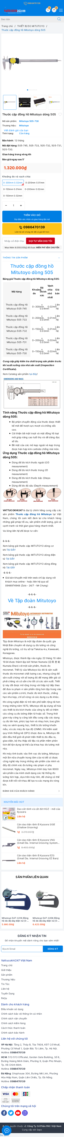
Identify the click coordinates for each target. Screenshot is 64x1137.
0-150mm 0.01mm (12, 189)
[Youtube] (18, 1113)
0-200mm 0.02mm (34, 189)
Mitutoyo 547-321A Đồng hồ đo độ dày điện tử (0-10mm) (15, 919)
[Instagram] (25, 1113)
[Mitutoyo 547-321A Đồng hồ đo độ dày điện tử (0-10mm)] (16, 899)
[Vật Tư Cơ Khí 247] (14, 10)
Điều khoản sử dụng (12, 1009)
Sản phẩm (6, 974)
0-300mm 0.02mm (13, 182)
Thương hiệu (8, 979)
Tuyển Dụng (8, 993)
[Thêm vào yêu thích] (60, 114)
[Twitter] (11, 1113)
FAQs (4, 998)
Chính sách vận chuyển (14, 1018)
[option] (32, 63)
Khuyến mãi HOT (14, 801)
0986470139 (34, 3)
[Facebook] (4, 1113)
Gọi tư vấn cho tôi (40, 241)
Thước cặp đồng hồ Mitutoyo (34, 514)
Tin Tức (5, 984)
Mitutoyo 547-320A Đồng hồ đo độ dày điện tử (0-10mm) (46, 919)
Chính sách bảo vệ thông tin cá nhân (21, 1013)
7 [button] (36, 89)
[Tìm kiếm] (59, 19)
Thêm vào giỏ (32, 217)
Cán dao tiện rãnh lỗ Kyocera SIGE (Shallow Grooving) (36, 826)
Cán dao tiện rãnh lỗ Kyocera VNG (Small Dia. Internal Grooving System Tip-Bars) (37, 841)
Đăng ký (53, 949)
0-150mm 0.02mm (12, 195)
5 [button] (33, 89)
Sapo (39, 1129)
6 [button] (34, 89)
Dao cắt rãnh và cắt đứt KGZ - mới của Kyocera (38, 810)
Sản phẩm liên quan (32, 877)
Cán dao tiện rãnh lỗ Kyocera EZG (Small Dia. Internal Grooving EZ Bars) (38, 857)
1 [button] (27, 89)
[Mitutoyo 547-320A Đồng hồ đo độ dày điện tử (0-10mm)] (47, 899)
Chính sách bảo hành (12, 1032)
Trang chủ (6, 965)
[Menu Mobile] (60, 10)
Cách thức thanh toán (13, 1028)
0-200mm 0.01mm (34, 182)
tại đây (33, 374)
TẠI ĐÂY (11, 549)
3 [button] (30, 89)
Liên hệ (5, 988)
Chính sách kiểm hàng (13, 1023)
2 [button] (29, 89)
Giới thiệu (6, 970)
